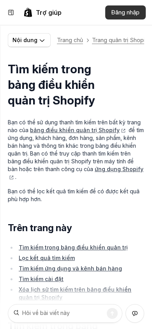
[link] (42, 12)
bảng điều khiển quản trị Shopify (75, 130)
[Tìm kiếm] (112, 313)
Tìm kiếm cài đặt (41, 279)
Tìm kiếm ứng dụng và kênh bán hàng (70, 268)
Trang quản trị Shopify (121, 40)
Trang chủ (70, 40)
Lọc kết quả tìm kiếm (47, 258)
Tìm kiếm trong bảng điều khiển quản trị (73, 247)
